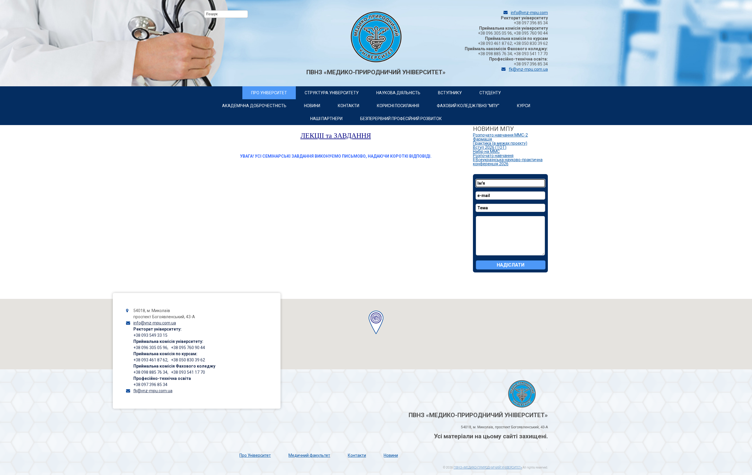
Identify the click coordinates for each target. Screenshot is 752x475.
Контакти (357, 455)
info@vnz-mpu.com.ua (154, 323)
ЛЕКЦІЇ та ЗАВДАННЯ (336, 135)
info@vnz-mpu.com (529, 12)
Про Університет (255, 455)
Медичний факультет (309, 455)
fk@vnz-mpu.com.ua (528, 69)
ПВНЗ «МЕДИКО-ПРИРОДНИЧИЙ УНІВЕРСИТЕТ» (488, 467)
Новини (391, 455)
